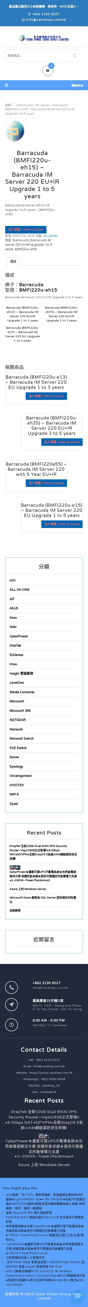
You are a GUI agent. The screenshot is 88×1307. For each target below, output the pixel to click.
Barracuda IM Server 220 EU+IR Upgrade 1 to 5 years (28, 244)
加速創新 (15, 910)
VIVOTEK (17, 785)
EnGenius (16, 655)
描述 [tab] (13, 261)
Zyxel (14, 804)
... (14, 105)
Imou (13, 664)
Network (16, 729)
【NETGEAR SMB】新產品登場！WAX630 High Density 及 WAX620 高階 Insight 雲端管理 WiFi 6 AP (45, 1264)
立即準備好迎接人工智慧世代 (25, 1257)
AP (12, 599)
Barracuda (25, 105)
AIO (13, 580)
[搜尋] (75, 56)
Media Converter (22, 692)
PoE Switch (18, 748)
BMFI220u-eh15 (26, 249)
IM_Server (43, 105)
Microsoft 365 (20, 711)
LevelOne (17, 683)
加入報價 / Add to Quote (25, 229)
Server (14, 757)
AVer (13, 627)
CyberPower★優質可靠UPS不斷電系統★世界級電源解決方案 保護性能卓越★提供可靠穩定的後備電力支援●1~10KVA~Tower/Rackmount (43, 876)
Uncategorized (20, 776)
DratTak (15, 645)
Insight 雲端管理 (21, 673)
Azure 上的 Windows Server (28, 889)
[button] (44, 85)
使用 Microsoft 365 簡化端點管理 (29, 1213)
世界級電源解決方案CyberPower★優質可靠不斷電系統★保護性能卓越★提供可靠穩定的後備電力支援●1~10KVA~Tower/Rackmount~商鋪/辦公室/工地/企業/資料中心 (45, 1233)
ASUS (14, 608)
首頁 (8, 105)
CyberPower (19, 636)
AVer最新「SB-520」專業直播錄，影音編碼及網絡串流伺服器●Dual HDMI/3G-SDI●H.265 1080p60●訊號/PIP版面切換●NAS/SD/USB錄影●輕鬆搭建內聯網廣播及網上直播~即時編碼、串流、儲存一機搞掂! (45, 1201)
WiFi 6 (14, 794)
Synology (16, 766)
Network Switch (22, 738)
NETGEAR (18, 720)
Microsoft (17, 701)
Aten (13, 618)
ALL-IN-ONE (20, 590)
